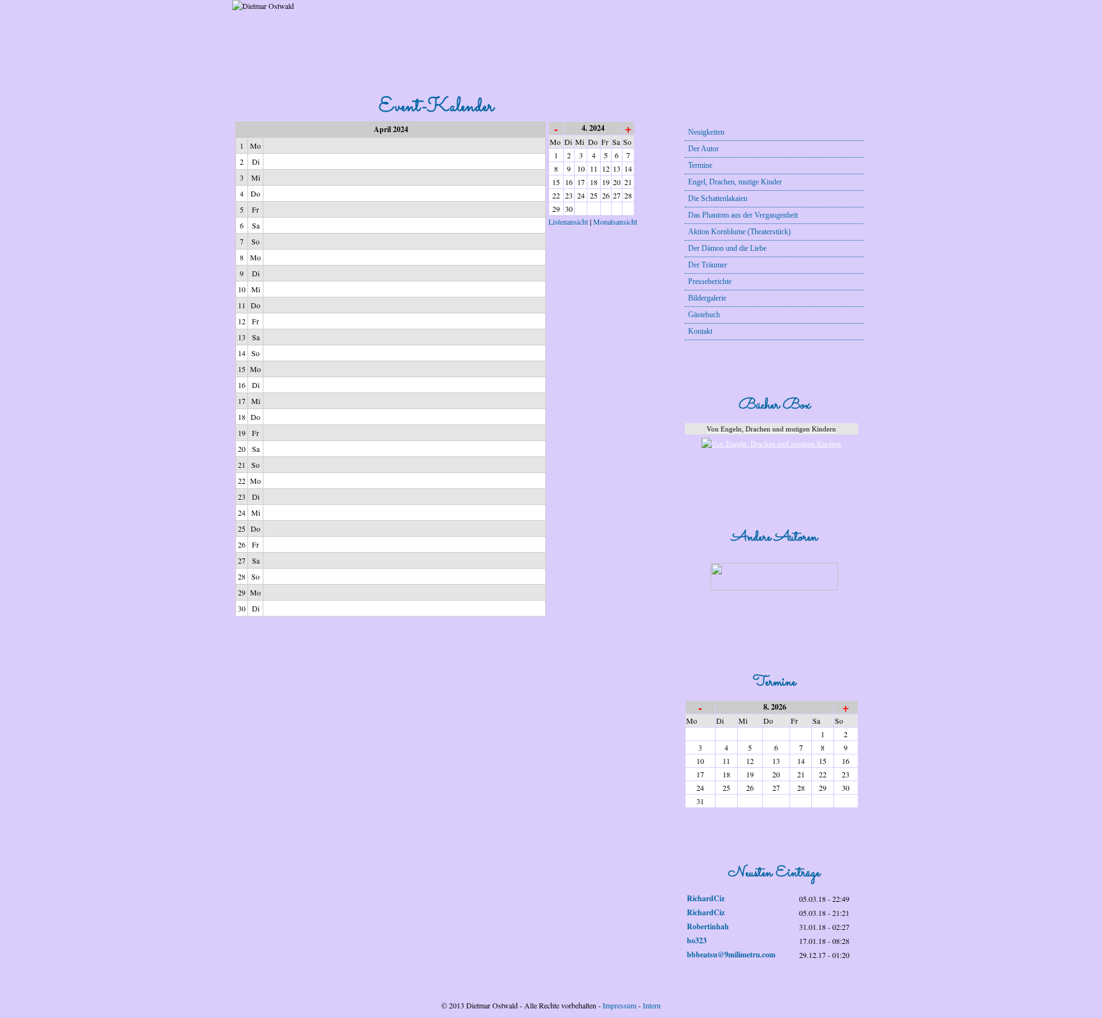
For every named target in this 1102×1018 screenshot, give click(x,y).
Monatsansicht (615, 221)
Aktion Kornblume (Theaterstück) (739, 231)
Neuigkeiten (706, 132)
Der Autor (703, 148)
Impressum (619, 1005)
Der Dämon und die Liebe (727, 248)
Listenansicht (568, 221)
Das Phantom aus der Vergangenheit (743, 215)
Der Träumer (707, 264)
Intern (652, 1005)
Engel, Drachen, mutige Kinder (735, 181)
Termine (700, 165)
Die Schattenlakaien (717, 198)
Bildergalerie (707, 298)
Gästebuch (704, 314)
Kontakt (700, 331)
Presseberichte (709, 281)
